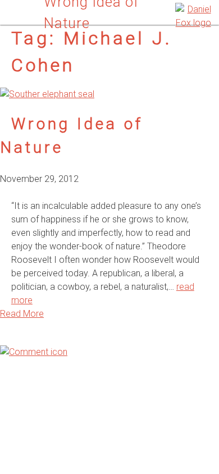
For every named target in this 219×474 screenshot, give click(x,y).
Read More (22, 313)
